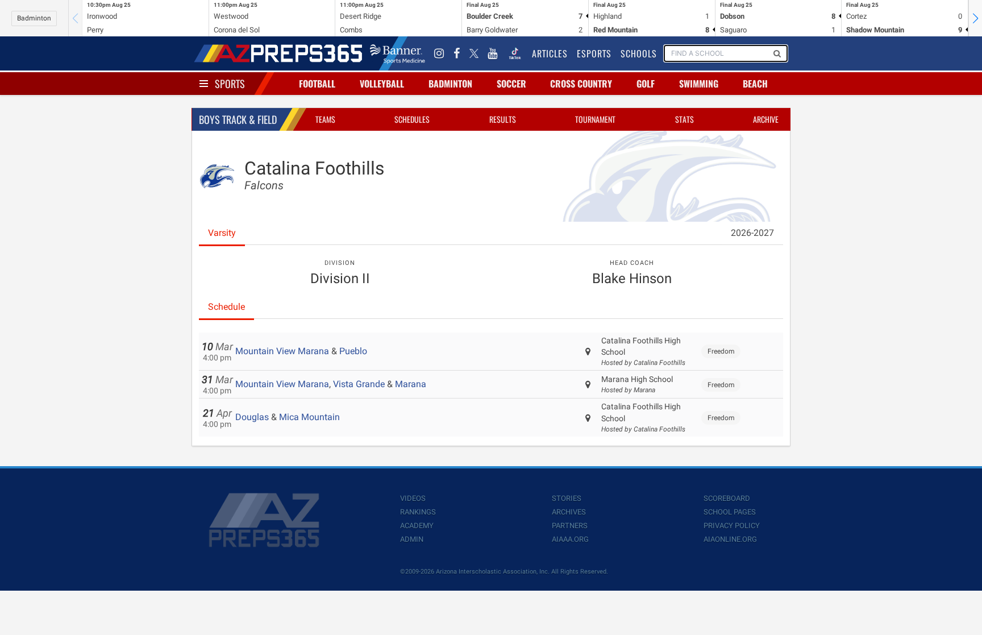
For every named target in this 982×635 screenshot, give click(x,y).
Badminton (34, 18)
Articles (550, 53)
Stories (566, 498)
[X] (474, 53)
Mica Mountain (309, 417)
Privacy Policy (732, 525)
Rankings (418, 512)
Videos (413, 498)
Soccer (511, 83)
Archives (569, 512)
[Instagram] (439, 53)
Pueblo (353, 351)
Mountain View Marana (282, 351)
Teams (325, 119)
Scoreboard (727, 498)
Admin (411, 539)
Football (317, 83)
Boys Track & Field (238, 119)
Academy (417, 525)
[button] (975, 18)
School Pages (730, 512)
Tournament (595, 119)
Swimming (698, 83)
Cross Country (581, 83)
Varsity (222, 232)
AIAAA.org (570, 539)
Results (502, 119)
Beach (755, 83)
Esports (594, 53)
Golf (645, 83)
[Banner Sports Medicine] (397, 53)
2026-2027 (752, 232)
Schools (639, 53)
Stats (684, 119)
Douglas (252, 417)
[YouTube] (492, 53)
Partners (570, 525)
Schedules (412, 119)
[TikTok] (515, 53)
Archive (766, 119)
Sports (230, 83)
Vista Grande (359, 384)
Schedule (226, 306)
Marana (410, 384)
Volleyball (382, 83)
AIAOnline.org (730, 539)
